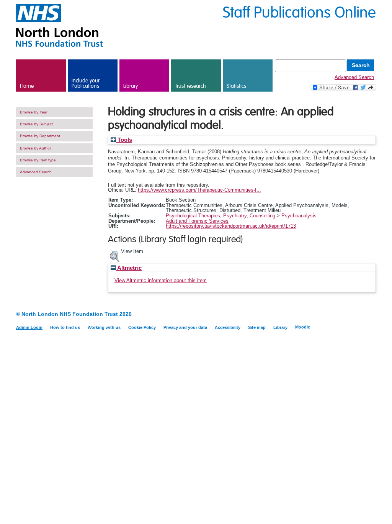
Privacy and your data (185, 327)
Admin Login (29, 327)
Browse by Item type (38, 160)
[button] (114, 255)
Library (130, 86)
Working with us (104, 327)
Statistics (236, 86)
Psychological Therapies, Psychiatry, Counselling (220, 215)
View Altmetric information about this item (160, 280)
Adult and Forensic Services (197, 221)
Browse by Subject (36, 124)
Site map (257, 327)
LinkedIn (358, 314)
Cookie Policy (142, 327)
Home (27, 86)
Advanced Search (354, 77)
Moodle (302, 327)
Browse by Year (33, 112)
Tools (124, 140)
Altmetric (129, 268)
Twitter (371, 314)
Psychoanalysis (299, 215)
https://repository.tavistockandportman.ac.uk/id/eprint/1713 (231, 226)
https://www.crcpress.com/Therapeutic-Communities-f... (199, 190)
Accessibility (227, 327)
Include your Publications (86, 83)
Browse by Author (35, 148)
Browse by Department (40, 136)
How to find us (65, 327)
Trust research (190, 86)
